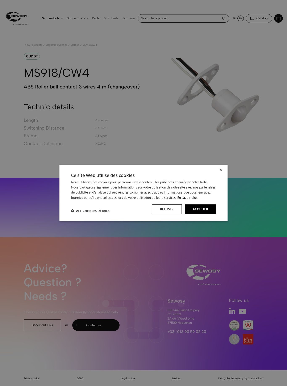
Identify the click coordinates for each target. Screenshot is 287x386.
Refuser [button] (167, 209)
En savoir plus (187, 197)
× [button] (220, 169)
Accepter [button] (200, 209)
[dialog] (143, 193)
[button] (90, 211)
